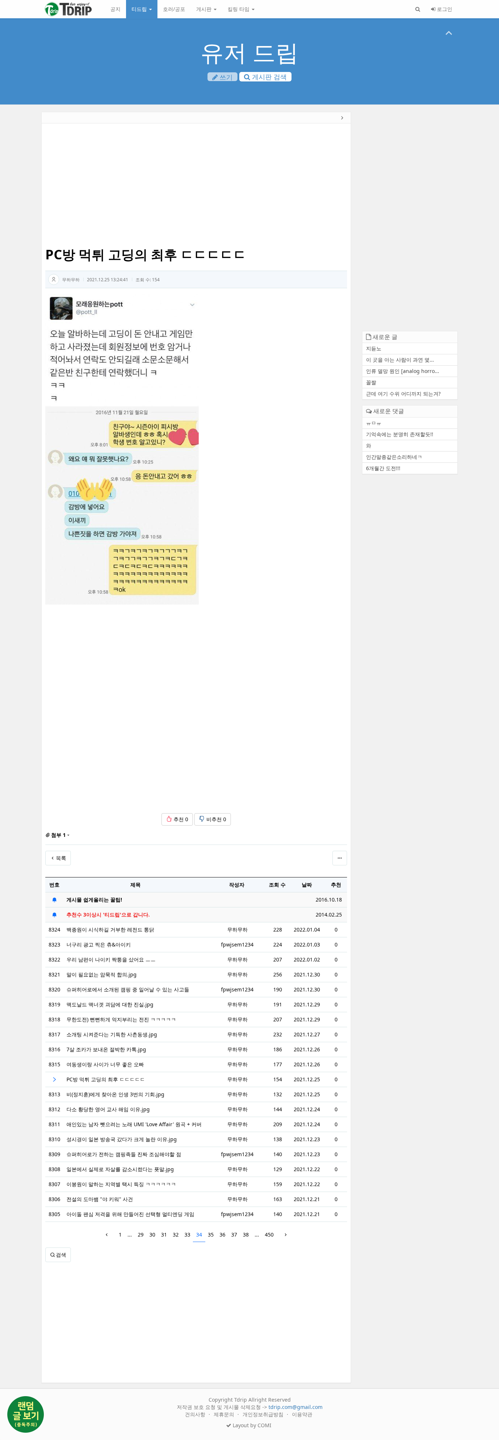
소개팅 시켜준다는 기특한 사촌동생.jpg (111, 1034)
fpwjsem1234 (237, 944)
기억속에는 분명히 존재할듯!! (399, 434)
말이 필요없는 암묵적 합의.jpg (101, 974)
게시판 (204, 8)
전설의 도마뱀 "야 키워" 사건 (99, 1199)
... (129, 1234)
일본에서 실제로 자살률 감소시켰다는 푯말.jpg (120, 1169)
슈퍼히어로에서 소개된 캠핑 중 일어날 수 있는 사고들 (127, 989)
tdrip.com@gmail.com (295, 1406)
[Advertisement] (196, 185)
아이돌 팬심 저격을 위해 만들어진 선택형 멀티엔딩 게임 (130, 1214)
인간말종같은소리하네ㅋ (394, 456)
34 (199, 1234)
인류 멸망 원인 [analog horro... (402, 370)
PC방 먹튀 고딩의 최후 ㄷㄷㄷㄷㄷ (105, 1079)
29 (141, 1234)
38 (246, 1234)
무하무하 (71, 280)
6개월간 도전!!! (383, 468)
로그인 (443, 8)
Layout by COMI (251, 1425)
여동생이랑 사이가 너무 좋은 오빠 (105, 1064)
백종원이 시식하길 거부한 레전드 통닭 (110, 929)
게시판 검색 (268, 76)
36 (222, 1234)
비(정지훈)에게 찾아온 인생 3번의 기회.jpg (115, 1094)
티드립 (140, 8)
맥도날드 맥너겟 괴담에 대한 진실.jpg (109, 1004)
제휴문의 (225, 1414)
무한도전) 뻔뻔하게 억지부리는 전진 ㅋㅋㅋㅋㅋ (121, 1019)
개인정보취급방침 (264, 1414)
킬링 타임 (239, 8)
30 (152, 1234)
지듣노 (373, 348)
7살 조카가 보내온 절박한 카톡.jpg (106, 1049)
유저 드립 (249, 52)
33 (187, 1234)
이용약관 (302, 1414)
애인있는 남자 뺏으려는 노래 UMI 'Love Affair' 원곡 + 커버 (134, 1124)
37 (234, 1234)
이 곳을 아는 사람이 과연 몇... (400, 359)
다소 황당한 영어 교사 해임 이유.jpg (108, 1109)
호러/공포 (174, 8)
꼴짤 (371, 382)
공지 (115, 8)
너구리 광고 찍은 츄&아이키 (98, 944)
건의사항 (196, 1414)
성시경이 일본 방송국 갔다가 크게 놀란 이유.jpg (121, 1139)
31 (164, 1234)
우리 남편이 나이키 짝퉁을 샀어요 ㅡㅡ (111, 959)
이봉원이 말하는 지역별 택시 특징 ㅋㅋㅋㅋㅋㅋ (121, 1184)
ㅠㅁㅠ (373, 422)
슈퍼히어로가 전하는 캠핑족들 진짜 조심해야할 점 (123, 1154)
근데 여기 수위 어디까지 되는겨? (403, 393)
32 (176, 1234)
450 (269, 1234)
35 (211, 1234)
